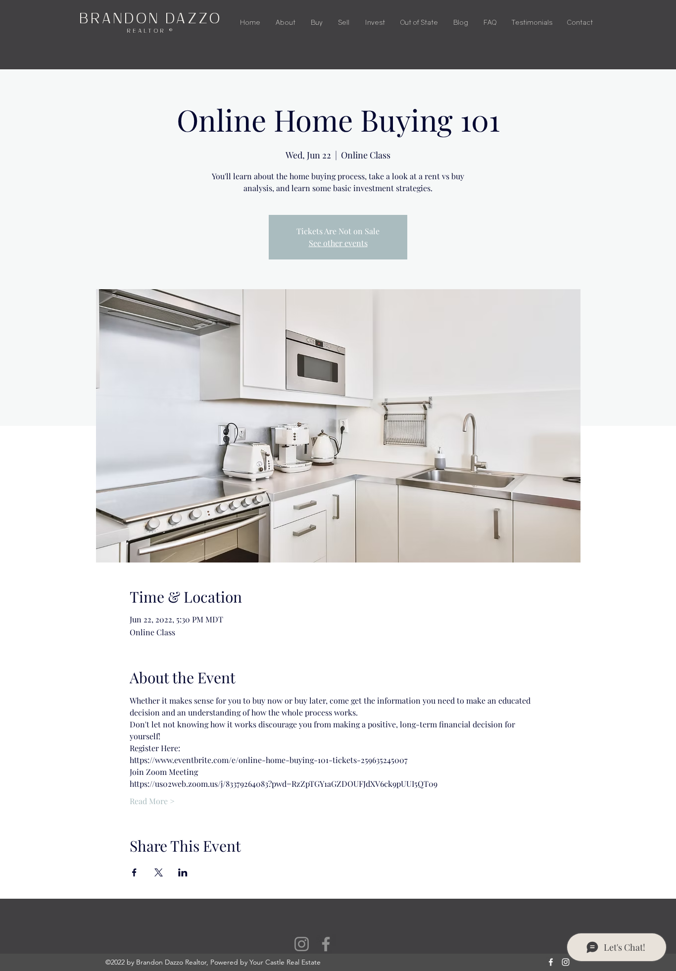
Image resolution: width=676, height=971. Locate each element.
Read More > (152, 801)
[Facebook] (326, 944)
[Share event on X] (158, 872)
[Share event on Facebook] (134, 872)
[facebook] (551, 962)
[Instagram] (301, 944)
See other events (338, 243)
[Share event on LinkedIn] (183, 872)
